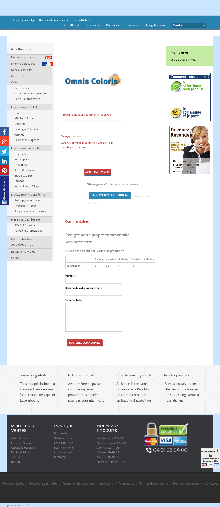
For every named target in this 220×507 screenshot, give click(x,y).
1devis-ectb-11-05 (108, 452)
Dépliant (19, 124)
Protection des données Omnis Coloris (88, 483)
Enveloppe (21, 165)
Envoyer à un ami (71, 136)
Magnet (19, 134)
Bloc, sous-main (24, 175)
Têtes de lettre (19, 457)
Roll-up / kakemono (27, 200)
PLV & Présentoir (24, 225)
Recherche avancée (186, 483)
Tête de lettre (22, 154)
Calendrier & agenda (27, 140)
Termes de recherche (153, 483)
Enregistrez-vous (155, 25)
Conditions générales (43, 483)
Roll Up (15, 462)
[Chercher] (203, 25)
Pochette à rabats (25, 170)
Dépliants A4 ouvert (22, 452)
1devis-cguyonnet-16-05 (112, 443)
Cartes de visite (20, 438)
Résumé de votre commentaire (83, 287)
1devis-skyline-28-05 (110, 438)
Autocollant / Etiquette (28, 186)
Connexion (93, 25)
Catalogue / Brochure (27, 129)
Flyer (17, 113)
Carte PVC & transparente (30, 93)
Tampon (19, 181)
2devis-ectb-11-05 (108, 447)
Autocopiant (21, 159)
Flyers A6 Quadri (21, 443)
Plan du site (60, 433)
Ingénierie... (61, 457)
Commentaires (77, 221)
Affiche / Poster (24, 118)
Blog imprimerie (63, 447)
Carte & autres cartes (27, 99)
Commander (132, 25)
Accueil (11, 33)
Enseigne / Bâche (25, 206)
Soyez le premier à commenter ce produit (88, 114)
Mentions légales (64, 452)
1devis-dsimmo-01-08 (110, 462)
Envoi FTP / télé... (64, 443)
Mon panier (112, 25)
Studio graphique (64, 438)
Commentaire (73, 299)
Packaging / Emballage (28, 231)
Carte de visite (23, 88)
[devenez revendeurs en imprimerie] (189, 149)
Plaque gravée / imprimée (30, 211)
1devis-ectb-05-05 (108, 457)
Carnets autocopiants (23, 447)
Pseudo (69, 275)
